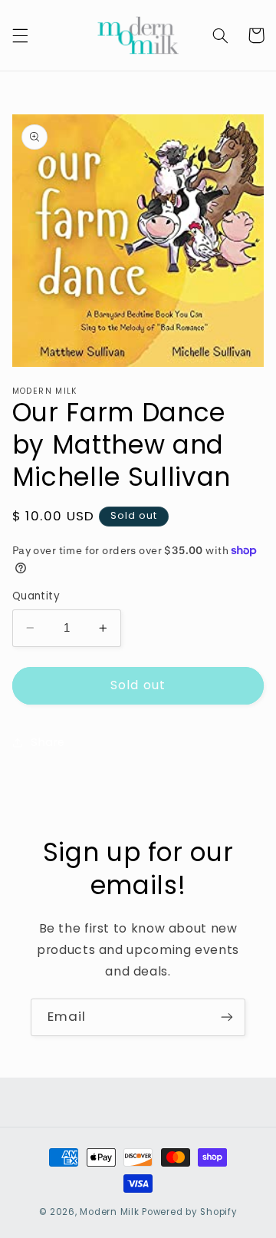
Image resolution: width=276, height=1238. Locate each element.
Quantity (36, 596)
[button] (20, 35)
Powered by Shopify (189, 1212)
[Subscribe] (227, 1017)
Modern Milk (109, 1212)
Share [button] (48, 742)
